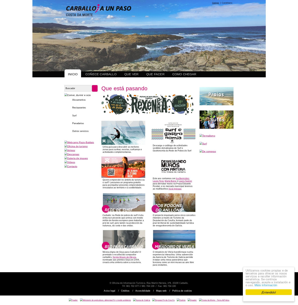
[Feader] (73, 300)
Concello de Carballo (225, 10)
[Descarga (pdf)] (173, 142)
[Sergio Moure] (123, 249)
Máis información (266, 285)
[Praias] (217, 104)
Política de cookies (182, 290)
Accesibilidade (142, 290)
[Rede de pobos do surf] (123, 212)
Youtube (204, 10)
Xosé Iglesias (174, 189)
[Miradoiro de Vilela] (173, 249)
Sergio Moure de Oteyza (124, 257)
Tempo (212, 10)
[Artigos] (69, 150)
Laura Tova (158, 181)
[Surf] (203, 143)
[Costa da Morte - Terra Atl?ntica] (214, 300)
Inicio (73, 74)
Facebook (179, 10)
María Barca (170, 181)
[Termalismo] (207, 135)
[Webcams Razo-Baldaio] (79, 142)
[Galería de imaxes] (76, 158)
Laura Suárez (185, 181)
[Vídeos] (69, 162)
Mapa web (161, 290)
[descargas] (71, 154)
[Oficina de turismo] (76, 146)
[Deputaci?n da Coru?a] (163, 300)
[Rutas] (217, 128)
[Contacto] (70, 166)
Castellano (227, 3)
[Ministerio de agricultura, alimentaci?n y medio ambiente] (105, 300)
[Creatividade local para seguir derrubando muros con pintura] (173, 175)
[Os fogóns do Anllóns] (173, 212)
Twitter (188, 10)
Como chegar (184, 74)
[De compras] (208, 151)
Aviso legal (109, 290)
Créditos (125, 290)
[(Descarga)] (123, 144)
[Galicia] (181, 300)
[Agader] (192, 300)
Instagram (195, 10)
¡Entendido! (268, 292)
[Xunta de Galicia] (141, 300)
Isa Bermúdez (182, 178)
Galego (215, 3)
